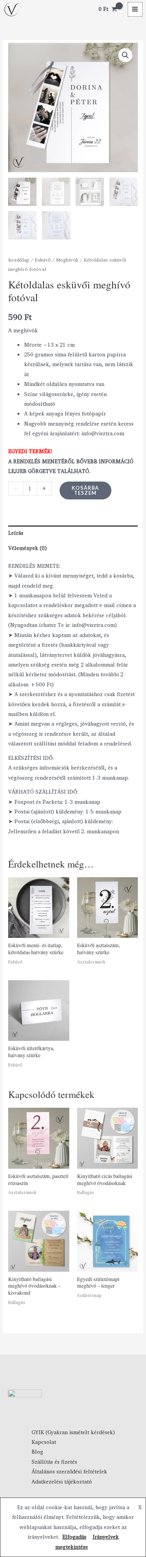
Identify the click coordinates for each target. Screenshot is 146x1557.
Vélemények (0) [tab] (27, 548)
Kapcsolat (44, 1442)
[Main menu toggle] (135, 9)
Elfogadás (74, 1537)
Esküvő (43, 260)
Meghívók (67, 260)
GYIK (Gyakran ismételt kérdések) (73, 1432)
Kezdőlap (18, 260)
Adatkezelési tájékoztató (62, 1481)
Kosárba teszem (85, 490)
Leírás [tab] (15, 533)
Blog (37, 1451)
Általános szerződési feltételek (69, 1471)
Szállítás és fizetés (54, 1462)
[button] (125, 55)
